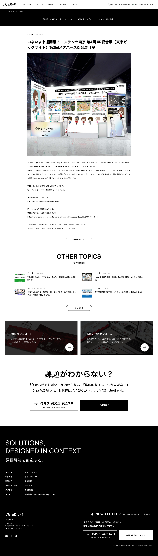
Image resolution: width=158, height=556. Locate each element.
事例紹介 (51, 4)
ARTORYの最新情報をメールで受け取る (123, 514)
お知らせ (53, 19)
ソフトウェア (10, 494)
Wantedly (45, 494)
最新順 (45, 19)
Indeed (37, 494)
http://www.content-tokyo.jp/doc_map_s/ (44, 201)
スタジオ (74, 4)
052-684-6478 (54, 404)
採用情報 (28, 494)
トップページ (10, 12)
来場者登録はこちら (79, 239)
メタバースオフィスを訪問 (144, 4)
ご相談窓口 (104, 405)
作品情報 (80, 19)
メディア (89, 19)
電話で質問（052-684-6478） (120, 4)
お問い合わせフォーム (135, 535)
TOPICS (20, 12)
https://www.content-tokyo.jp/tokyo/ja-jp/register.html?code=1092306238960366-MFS (62, 216)
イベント (71, 19)
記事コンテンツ (31, 476)
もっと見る (79, 308)
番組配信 (109, 19)
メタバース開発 (11, 485)
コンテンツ (99, 19)
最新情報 (28, 481)
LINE (53, 494)
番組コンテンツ (31, 472)
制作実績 (63, 4)
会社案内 (28, 485)
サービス (40, 4)
